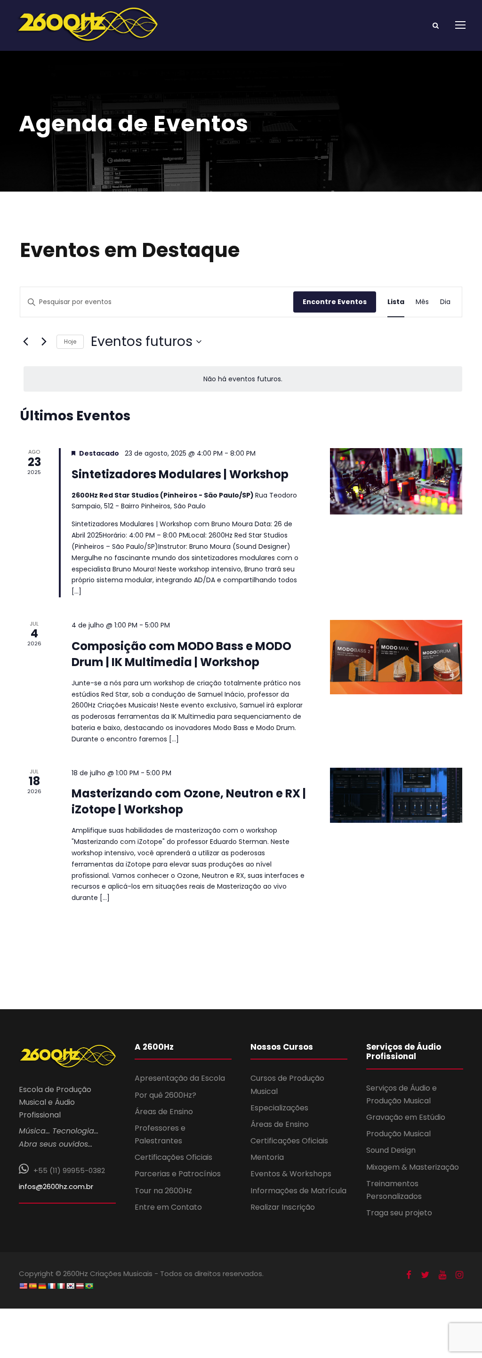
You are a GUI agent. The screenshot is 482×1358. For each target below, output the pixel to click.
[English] (23, 1286)
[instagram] (459, 1275)
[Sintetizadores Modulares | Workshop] (396, 481)
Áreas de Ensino (164, 1111)
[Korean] (70, 1286)
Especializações (279, 1107)
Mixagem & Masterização (412, 1167)
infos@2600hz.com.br (56, 1186)
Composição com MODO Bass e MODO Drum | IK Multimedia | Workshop (181, 654)
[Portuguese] (89, 1286)
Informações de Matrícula (298, 1190)
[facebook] (408, 1275)
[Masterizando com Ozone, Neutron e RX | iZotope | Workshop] (396, 795)
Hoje (70, 341)
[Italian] (60, 1286)
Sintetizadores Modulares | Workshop (180, 474)
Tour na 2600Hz (163, 1190)
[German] (42, 1286)
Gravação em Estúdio (405, 1117)
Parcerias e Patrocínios (178, 1173)
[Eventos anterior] (25, 341)
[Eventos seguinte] (43, 341)
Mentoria (267, 1157)
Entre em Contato (168, 1207)
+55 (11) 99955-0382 (69, 1170)
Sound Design (391, 1150)
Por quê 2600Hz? (165, 1095)
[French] (51, 1286)
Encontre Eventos (335, 301)
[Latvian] (79, 1286)
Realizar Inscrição (282, 1207)
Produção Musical (398, 1133)
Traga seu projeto (399, 1212)
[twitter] (425, 1275)
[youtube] (442, 1275)
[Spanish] (32, 1286)
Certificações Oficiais (173, 1157)
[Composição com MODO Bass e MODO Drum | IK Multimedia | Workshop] (396, 657)
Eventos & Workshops (290, 1173)
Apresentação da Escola (180, 1078)
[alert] (243, 379)
